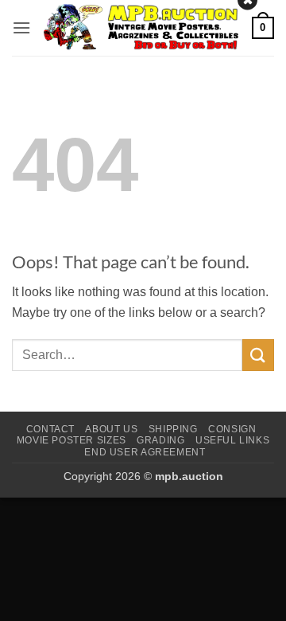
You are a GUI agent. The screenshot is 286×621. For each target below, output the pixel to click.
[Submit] (258, 354)
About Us (111, 429)
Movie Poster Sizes (71, 440)
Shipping (173, 429)
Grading (160, 440)
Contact (50, 429)
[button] (21, 27)
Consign (232, 429)
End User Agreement (144, 452)
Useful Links (232, 440)
